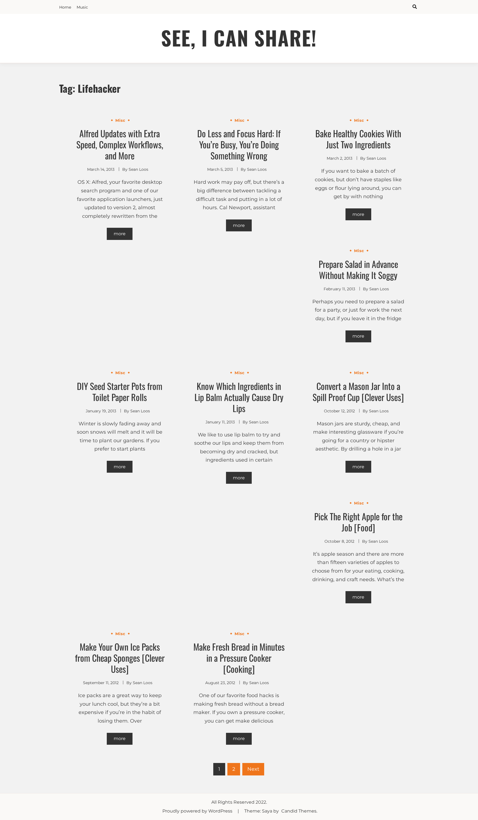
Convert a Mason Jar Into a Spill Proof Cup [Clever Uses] (358, 391)
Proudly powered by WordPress (197, 811)
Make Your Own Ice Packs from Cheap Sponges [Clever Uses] (120, 657)
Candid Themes (298, 811)
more (120, 233)
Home (65, 7)
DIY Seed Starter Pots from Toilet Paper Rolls (119, 391)
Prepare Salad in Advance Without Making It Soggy (358, 269)
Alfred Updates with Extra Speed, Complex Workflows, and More (119, 144)
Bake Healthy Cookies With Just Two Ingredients (358, 139)
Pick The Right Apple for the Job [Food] (358, 522)
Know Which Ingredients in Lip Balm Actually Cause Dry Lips (239, 397)
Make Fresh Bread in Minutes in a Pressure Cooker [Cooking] (239, 657)
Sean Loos (138, 169)
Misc (120, 120)
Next (253, 769)
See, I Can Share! (239, 37)
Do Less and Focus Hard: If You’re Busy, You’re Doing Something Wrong (238, 144)
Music (82, 7)
